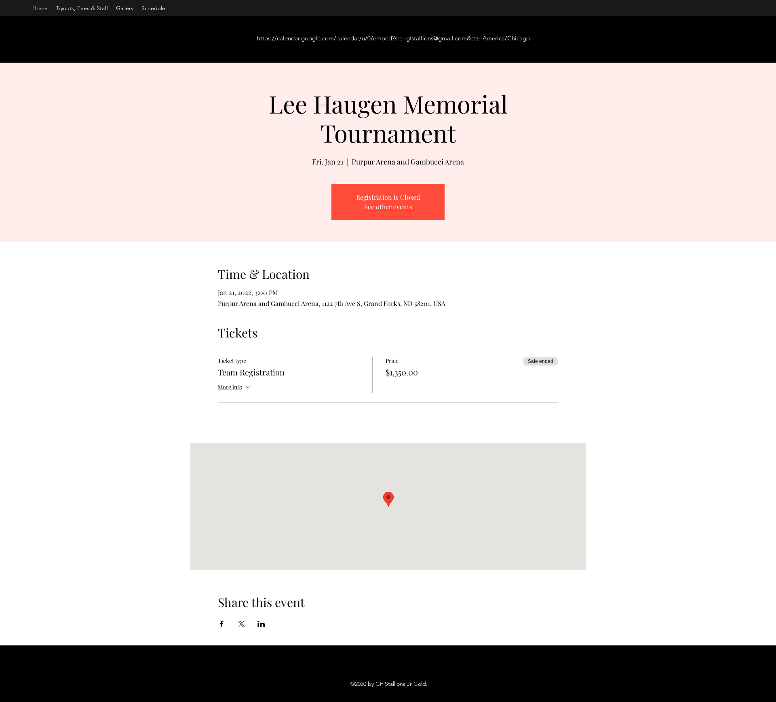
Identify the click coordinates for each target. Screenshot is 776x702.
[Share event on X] (241, 624)
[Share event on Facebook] (222, 624)
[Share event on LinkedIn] (261, 624)
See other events (388, 206)
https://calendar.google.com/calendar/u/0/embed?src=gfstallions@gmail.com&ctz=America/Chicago (393, 38)
